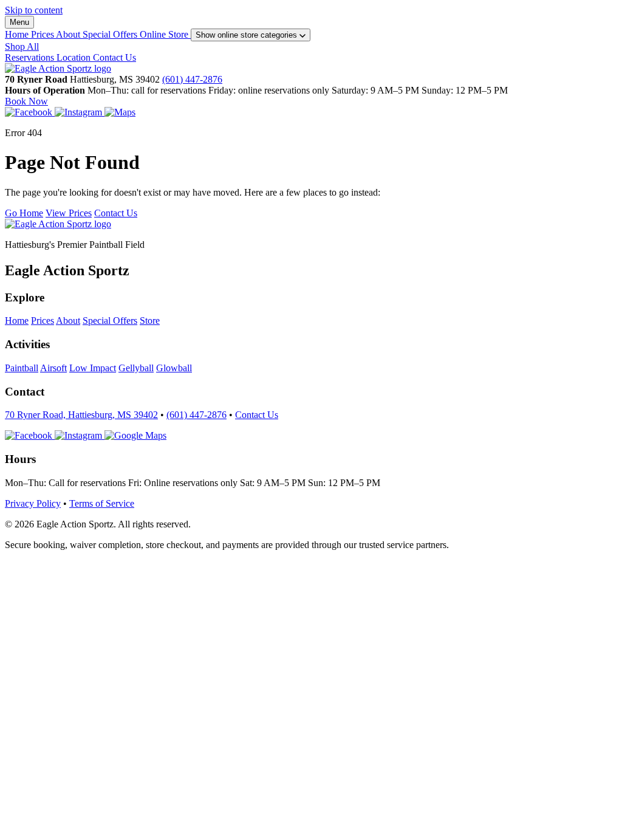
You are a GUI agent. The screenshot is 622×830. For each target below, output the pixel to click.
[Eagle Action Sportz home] (58, 224)
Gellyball (136, 368)
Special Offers (111, 34)
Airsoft (53, 368)
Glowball (174, 368)
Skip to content (34, 10)
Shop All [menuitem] (22, 46)
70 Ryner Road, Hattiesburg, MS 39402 (81, 415)
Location (74, 57)
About (69, 34)
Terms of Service (101, 503)
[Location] (119, 112)
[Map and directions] (135, 435)
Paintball (21, 368)
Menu (19, 22)
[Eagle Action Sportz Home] (58, 68)
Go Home (24, 213)
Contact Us (114, 57)
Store (150, 320)
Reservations (30, 57)
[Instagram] (79, 112)
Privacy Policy (33, 503)
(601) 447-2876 (192, 79)
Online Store (165, 34)
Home (18, 34)
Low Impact (92, 368)
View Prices (69, 213)
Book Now (26, 101)
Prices (43, 34)
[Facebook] (30, 112)
